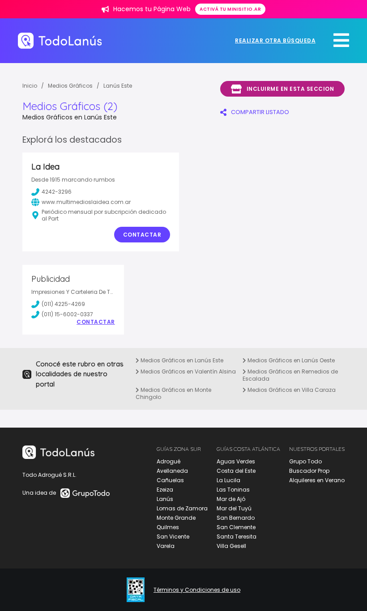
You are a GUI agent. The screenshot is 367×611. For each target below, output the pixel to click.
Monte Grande (176, 518)
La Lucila (228, 480)
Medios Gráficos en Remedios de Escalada (290, 375)
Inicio (29, 85)
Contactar (142, 234)
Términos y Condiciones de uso (197, 590)
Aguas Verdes (236, 461)
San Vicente (173, 536)
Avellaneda (172, 471)
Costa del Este (236, 471)
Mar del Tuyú (234, 508)
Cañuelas (170, 480)
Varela (166, 546)
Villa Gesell (231, 546)
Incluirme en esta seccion (290, 89)
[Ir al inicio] (60, 40)
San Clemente (236, 527)
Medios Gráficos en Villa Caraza (291, 390)
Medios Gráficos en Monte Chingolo (173, 393)
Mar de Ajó (231, 499)
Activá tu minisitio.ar (230, 9)
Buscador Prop (309, 471)
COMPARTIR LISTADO (260, 112)
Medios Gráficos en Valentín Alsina (187, 371)
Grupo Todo (305, 461)
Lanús (165, 499)
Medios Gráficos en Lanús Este (181, 360)
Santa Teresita (236, 536)
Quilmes (168, 527)
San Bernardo (236, 518)
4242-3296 (57, 191)
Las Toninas (233, 489)
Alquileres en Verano (317, 480)
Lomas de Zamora (182, 508)
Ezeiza (165, 489)
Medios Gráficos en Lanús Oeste (290, 360)
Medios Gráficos (70, 85)
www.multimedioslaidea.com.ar (86, 202)
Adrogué (168, 461)
